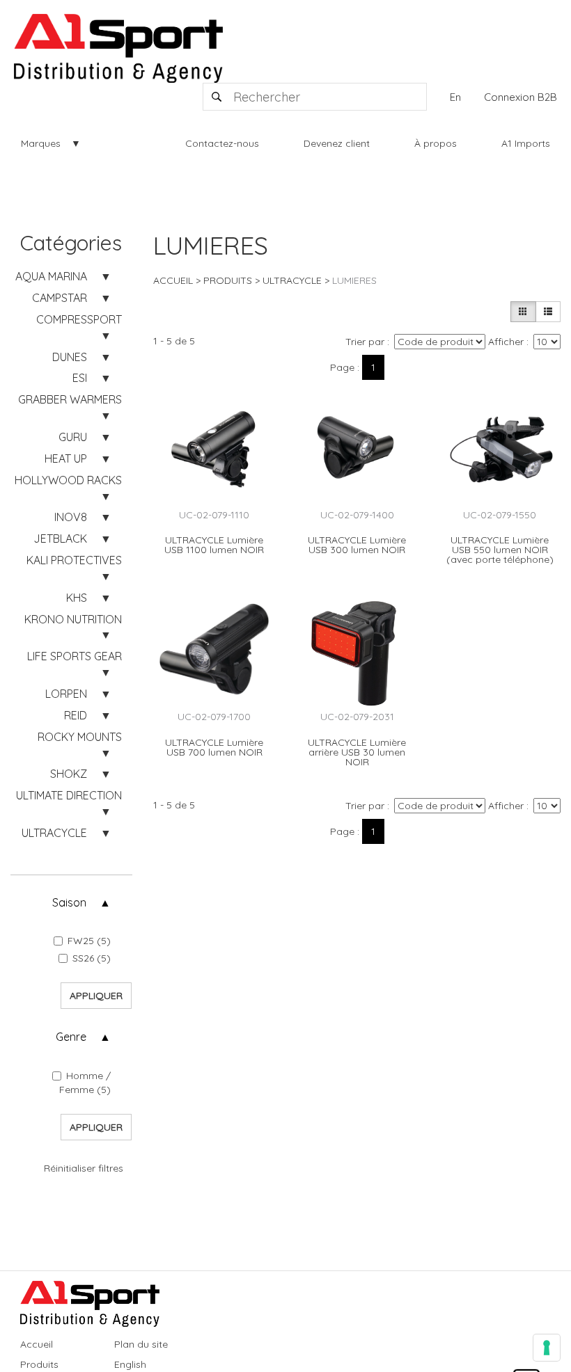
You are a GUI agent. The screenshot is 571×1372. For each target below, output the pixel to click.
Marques (41, 143)
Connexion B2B (520, 97)
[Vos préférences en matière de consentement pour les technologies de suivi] (546, 1347)
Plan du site (141, 1344)
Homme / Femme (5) (85, 1082)
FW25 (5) (89, 940)
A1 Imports (525, 143)
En (455, 97)
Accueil (173, 280)
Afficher (506, 341)
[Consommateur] (522, 311)
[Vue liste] (548, 311)
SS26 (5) (91, 958)
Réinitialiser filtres (83, 1168)
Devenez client (337, 143)
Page (342, 367)
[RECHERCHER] (217, 97)
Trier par (364, 341)
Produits (227, 280)
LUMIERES (354, 280)
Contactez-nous (222, 143)
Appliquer (96, 995)
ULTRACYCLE (292, 280)
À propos (435, 143)
